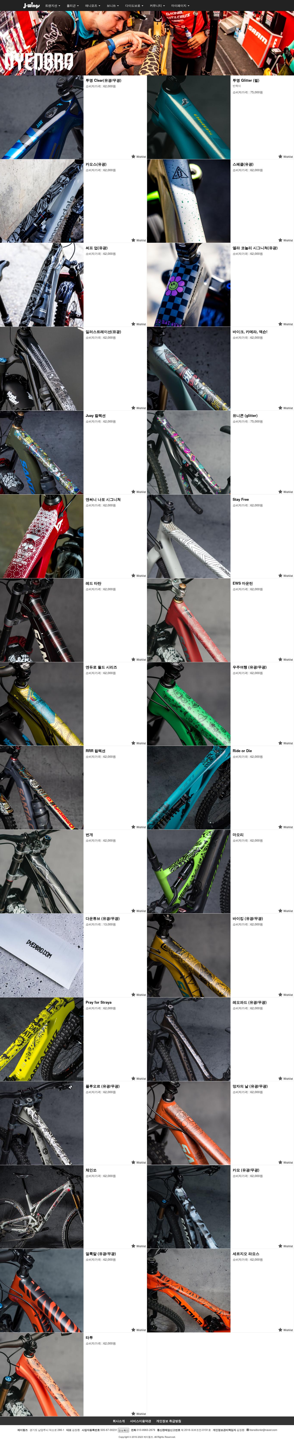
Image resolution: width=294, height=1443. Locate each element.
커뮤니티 (156, 5)
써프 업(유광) (97, 247)
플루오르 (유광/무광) (103, 1086)
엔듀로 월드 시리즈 (101, 667)
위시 (139, 156)
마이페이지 (179, 5)
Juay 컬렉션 (96, 415)
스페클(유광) (243, 164)
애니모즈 (91, 5)
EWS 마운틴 (243, 583)
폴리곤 (72, 5)
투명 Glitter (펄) (246, 80)
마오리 (238, 834)
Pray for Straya (98, 1002)
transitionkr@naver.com (263, 1430)
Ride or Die (242, 750)
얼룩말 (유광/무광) (101, 1253)
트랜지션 (51, 5)
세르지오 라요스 (246, 1253)
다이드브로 (133, 5)
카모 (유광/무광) (246, 1169)
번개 (89, 834)
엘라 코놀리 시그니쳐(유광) (255, 247)
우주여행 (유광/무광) (250, 667)
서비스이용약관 (140, 1421)
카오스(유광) (96, 164)
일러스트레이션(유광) (103, 331)
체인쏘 (91, 1169)
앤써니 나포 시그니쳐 (103, 499)
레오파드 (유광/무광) (250, 1002)
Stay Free (241, 499)
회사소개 (119, 1421)
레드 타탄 (93, 583)
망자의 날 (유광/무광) (250, 1086)
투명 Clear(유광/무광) (103, 80)
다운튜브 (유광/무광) (103, 918)
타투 (89, 1337)
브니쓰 (112, 5)
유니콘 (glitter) (245, 415)
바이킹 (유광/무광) (248, 918)
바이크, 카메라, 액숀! (250, 331)
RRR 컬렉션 (95, 750)
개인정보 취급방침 (168, 1421)
